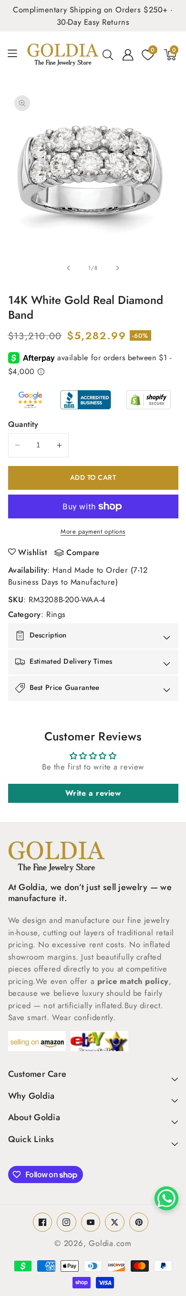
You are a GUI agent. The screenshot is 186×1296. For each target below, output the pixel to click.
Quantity (23, 424)
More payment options (93, 531)
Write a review (93, 793)
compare (83, 552)
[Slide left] (69, 267)
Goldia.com (110, 1243)
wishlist (32, 552)
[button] (16, 54)
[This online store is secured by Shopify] (149, 399)
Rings (56, 614)
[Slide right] (117, 267)
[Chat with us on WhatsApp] (166, 1198)
